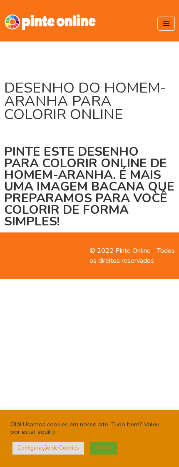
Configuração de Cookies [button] (48, 448)
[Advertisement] (89, 371)
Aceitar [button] (103, 448)
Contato (15, 250)
